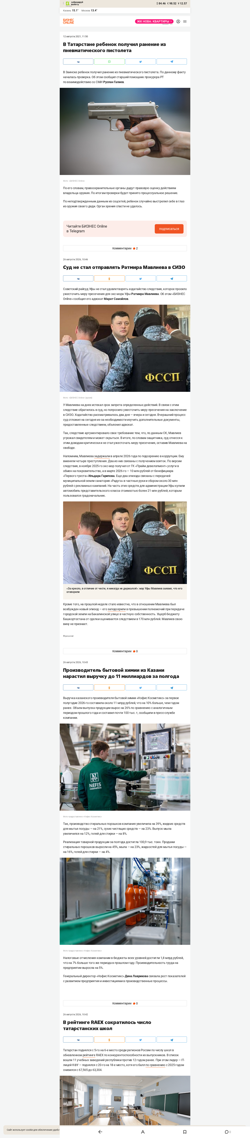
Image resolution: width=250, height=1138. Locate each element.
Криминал (68, 636)
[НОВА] (153, 21)
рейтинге (89, 1055)
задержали (102, 456)
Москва (85, 10)
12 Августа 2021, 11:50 (75, 36)
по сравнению (155, 1065)
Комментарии (125, 248)
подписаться (169, 229)
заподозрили (117, 609)
